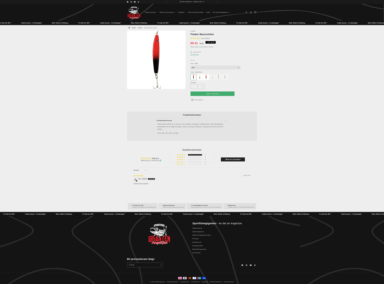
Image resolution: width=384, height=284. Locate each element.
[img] (139, 176)
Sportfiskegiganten (160, 281)
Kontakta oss (196, 242)
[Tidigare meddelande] (166, 2)
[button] (151, 12)
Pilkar (140, 28)
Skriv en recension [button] (233, 159)
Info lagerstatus (194, 54)
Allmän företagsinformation (201, 235)
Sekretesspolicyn (198, 231)
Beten (134, 28)
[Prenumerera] (160, 265)
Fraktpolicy (205, 281)
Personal (195, 238)
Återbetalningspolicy (199, 249)
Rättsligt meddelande (216, 281)
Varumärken (196, 253)
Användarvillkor (197, 246)
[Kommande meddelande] (217, 2)
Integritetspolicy (184, 281)
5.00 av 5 (155, 158)
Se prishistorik (198, 100)
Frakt (200, 47)
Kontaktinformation (229, 281)
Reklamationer (197, 228)
